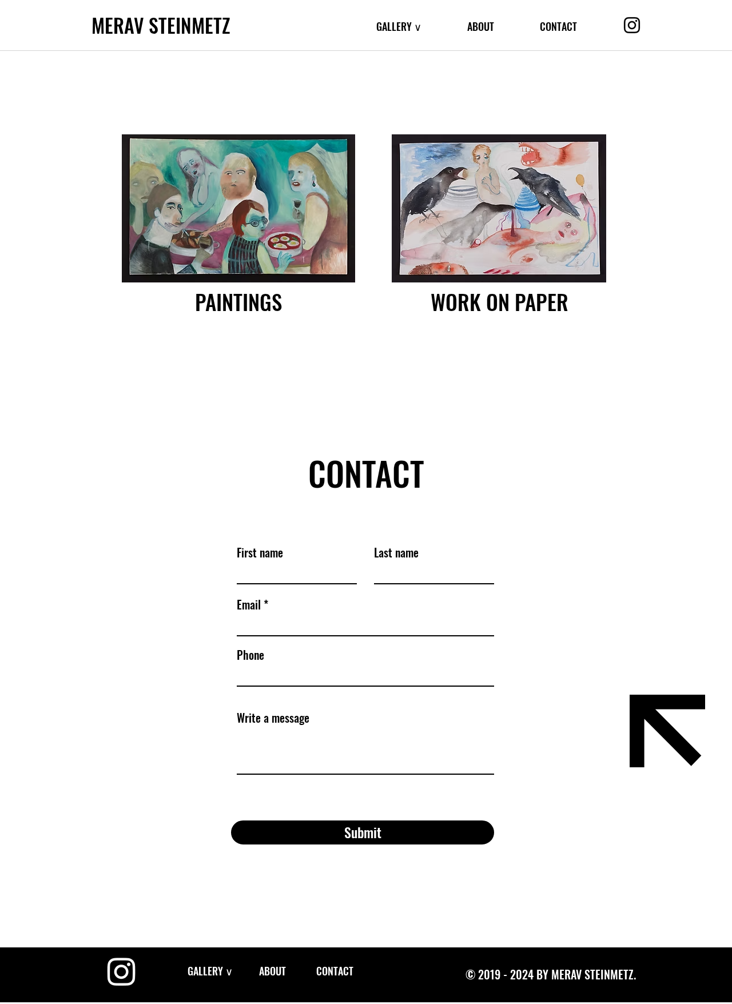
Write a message (273, 717)
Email (249, 604)
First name (260, 552)
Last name (396, 552)
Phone (250, 654)
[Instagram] (632, 25)
